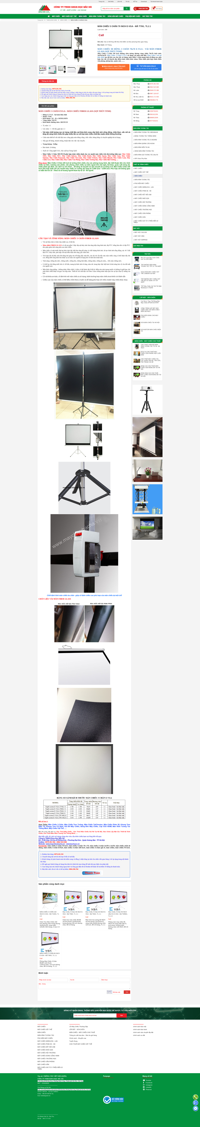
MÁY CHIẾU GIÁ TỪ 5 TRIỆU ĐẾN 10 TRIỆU (146, 221)
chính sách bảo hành (140, 1029)
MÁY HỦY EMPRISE (141, 240)
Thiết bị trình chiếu (52, 20)
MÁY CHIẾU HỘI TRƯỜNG (142, 202)
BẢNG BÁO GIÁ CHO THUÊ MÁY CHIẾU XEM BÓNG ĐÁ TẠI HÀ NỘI (151, 374)
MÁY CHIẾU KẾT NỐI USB (142, 194)
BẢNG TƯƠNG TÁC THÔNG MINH (145, 136)
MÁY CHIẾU (56, 16)
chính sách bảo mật (139, 1026)
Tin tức (127, 1)
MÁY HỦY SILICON (140, 232)
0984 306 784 (143, 8)
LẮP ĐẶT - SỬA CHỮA (147, 297)
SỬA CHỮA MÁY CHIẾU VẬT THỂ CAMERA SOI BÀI (150, 272)
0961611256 (154, 114)
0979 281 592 (154, 84)
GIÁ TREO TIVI (147, 16)
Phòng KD (147, 80)
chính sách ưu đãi (139, 1035)
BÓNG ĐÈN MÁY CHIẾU (115, 16)
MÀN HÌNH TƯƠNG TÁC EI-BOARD (145, 140)
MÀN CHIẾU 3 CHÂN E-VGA (79, 20)
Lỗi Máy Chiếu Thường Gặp (78, 1026)
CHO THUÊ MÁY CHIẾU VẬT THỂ (80, 1044)
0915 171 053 (154, 97)
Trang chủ (101, 1)
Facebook (149, 1082)
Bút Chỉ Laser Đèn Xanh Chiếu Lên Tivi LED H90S (150, 258)
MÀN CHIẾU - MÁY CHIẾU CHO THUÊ (147, 341)
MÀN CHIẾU (83, 16)
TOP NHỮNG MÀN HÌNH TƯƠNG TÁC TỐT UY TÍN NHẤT (151, 265)
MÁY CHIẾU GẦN (140, 217)
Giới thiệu (111, 1)
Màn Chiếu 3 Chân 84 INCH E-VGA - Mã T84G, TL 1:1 (96, 913)
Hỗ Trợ (135, 1)
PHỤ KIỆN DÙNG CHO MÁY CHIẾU (149, 316)
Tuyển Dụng (73, 1041)
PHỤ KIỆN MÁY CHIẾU (132, 16)
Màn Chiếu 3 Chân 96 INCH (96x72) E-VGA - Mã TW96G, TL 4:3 (118, 914)
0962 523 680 (154, 87)
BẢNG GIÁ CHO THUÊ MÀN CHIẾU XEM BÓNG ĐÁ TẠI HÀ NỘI (150, 367)
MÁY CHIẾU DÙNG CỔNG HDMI (144, 206)
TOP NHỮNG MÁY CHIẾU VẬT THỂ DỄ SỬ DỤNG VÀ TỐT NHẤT (150, 280)
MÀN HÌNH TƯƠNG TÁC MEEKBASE (146, 132)
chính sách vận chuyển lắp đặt (143, 1032)
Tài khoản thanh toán (156, 1)
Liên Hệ (119, 1)
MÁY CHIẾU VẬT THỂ (69, 16)
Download (144, 1)
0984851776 (154, 100)
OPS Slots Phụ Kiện (140, 158)
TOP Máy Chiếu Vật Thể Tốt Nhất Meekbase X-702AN (151, 287)
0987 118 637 (154, 93)
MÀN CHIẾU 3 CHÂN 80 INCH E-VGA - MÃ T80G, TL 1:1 (50, 954)
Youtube (148, 1080)
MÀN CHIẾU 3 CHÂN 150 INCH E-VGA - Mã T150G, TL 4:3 (49, 914)
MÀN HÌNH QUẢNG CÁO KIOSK (144, 143)
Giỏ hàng (158, 8)
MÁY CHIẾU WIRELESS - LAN (144, 187)
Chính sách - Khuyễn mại (77, 1038)
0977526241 (154, 121)
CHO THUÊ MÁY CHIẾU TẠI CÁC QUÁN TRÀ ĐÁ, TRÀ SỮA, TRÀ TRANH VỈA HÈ (151, 360)
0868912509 (154, 117)
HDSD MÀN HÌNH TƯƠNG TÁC (144, 151)
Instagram (149, 1085)
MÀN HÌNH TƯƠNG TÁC (97, 16)
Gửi (127, 992)
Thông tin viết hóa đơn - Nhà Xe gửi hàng (83, 1035)
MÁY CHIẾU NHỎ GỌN (141, 198)
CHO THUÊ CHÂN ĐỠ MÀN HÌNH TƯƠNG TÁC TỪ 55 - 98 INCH (150, 346)
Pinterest (149, 1089)
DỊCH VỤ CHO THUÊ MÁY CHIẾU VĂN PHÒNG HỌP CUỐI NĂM (151, 353)
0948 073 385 (154, 90)
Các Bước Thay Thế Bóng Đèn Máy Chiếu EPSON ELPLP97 (150, 302)
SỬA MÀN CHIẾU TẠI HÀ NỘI (150, 322)
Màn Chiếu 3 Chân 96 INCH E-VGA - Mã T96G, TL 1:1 (73, 913)
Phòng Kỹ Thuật (147, 107)
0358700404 (154, 111)
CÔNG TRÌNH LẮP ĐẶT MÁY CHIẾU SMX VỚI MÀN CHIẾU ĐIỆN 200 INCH (150, 309)
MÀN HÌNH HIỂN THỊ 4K (142, 147)
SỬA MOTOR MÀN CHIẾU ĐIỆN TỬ (151, 330)
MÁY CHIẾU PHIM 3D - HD (142, 191)
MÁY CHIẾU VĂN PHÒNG (142, 213)
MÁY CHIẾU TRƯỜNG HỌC (143, 209)
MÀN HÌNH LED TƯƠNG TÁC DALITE (146, 155)
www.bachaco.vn (73, 844)
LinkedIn (148, 1087)
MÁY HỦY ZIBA (139, 236)
